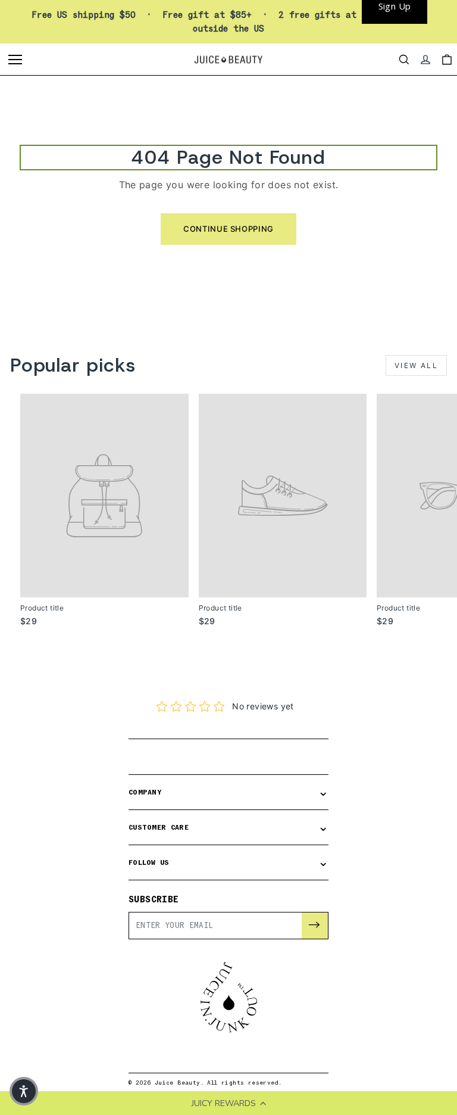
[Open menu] (16, 59)
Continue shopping (228, 228)
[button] (24, 1091)
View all (416, 365)
